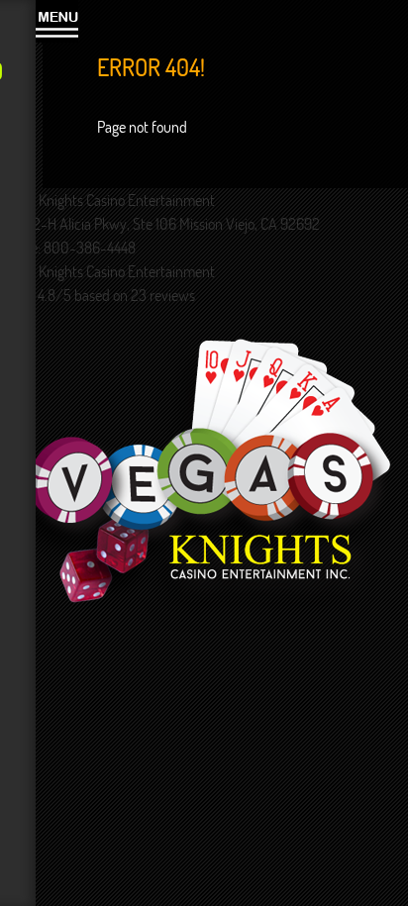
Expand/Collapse (57, 21)
